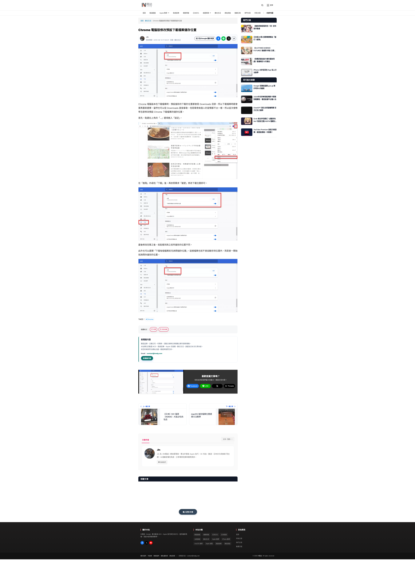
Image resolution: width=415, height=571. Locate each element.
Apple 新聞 (209, 543)
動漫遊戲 (197, 535)
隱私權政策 (164, 556)
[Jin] (142, 38)
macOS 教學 (199, 543)
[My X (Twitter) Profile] (146, 543)
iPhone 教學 (226, 539)
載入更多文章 (188, 512)
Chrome (142, 104)
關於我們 (143, 556)
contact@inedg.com (154, 353)
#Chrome (149, 319)
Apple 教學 (215, 539)
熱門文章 (239, 542)
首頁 (142, 21)
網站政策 (172, 556)
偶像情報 (206, 535)
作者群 (150, 556)
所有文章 (239, 538)
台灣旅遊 (197, 539)
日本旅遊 (224, 535)
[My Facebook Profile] (142, 543)
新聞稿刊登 (147, 358)
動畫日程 (239, 546)
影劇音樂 (218, 543)
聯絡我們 (163, 462)
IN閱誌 (260, 556)
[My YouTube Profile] (151, 543)
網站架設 (227, 543)
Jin (147, 37)
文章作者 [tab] (145, 440)
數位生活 (148, 21)
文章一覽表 (226, 439)
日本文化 (215, 535)
